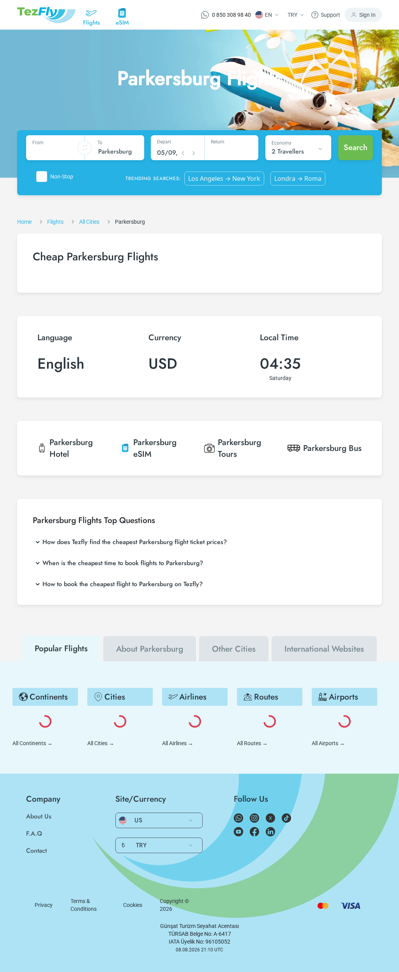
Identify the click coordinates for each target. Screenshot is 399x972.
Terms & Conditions (84, 905)
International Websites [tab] (324, 649)
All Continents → (32, 743)
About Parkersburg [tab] (149, 649)
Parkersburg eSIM (155, 448)
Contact (36, 850)
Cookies (132, 905)
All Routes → (252, 743)
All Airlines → (177, 743)
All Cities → (100, 743)
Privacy (44, 905)
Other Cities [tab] (234, 649)
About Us (38, 816)
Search (355, 147)
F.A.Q (34, 833)
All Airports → (328, 743)
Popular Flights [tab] (61, 648)
